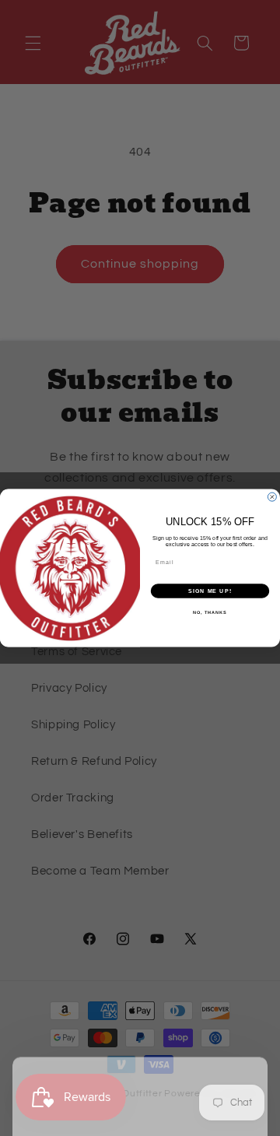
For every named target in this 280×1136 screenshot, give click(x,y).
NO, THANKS (210, 612)
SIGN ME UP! (210, 591)
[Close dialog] (272, 497)
